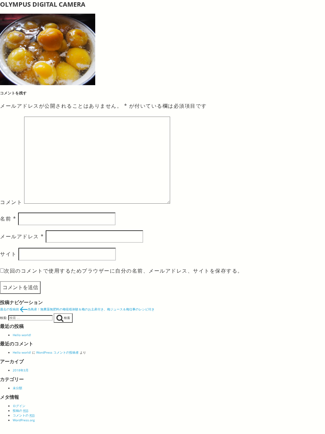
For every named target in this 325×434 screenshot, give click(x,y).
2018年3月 (21, 370)
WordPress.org (24, 420)
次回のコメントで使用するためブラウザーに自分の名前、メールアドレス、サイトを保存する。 (123, 270)
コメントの (24, 415)
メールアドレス (22, 236)
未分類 (17, 388)
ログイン (19, 405)
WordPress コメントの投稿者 (57, 352)
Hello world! (22, 335)
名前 (8, 218)
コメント (11, 201)
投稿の (20, 410)
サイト (8, 253)
